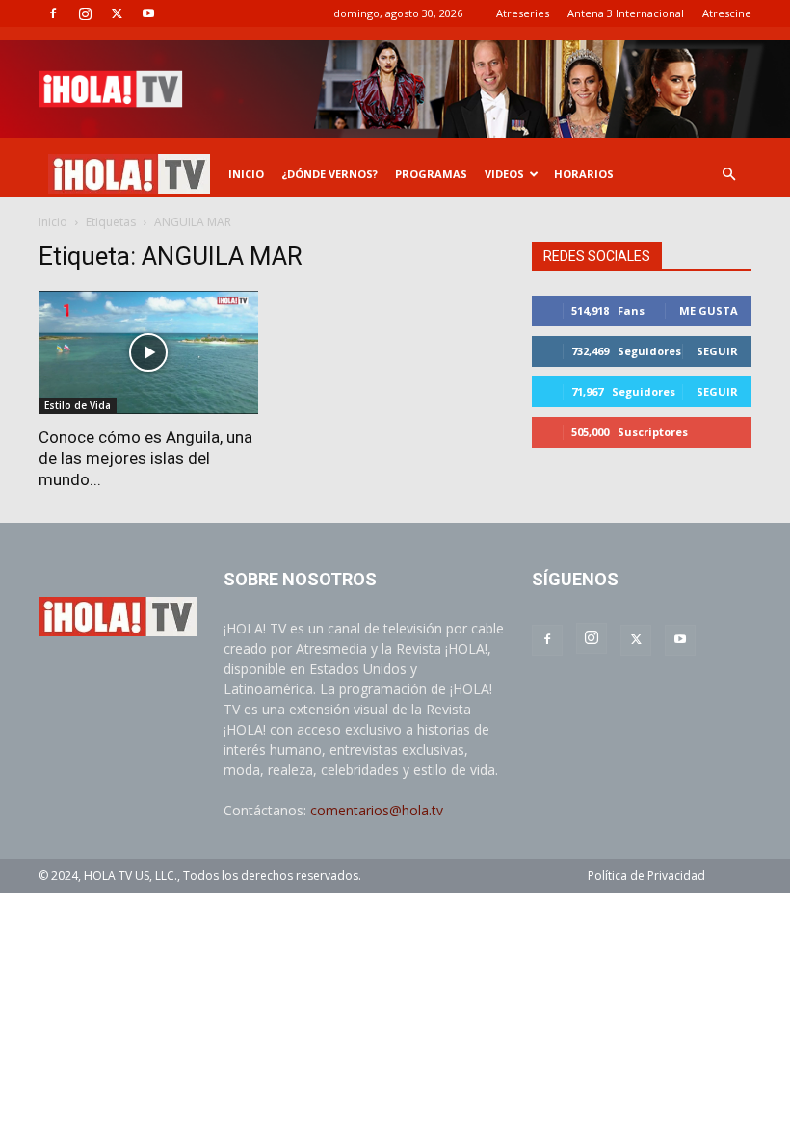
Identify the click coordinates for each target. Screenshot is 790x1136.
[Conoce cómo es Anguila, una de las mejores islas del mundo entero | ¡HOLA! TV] (148, 352)
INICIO (246, 174)
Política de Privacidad (646, 875)
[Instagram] (84, 13)
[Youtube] (148, 13)
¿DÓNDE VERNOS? (329, 174)
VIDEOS (504, 174)
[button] (728, 175)
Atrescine (726, 13)
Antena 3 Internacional (625, 13)
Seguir (717, 351)
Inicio (53, 222)
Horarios (584, 174)
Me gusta (708, 310)
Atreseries (522, 13)
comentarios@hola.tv (376, 810)
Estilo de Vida (77, 405)
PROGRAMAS (431, 174)
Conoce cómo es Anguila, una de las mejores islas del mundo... (145, 458)
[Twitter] (116, 13)
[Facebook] (53, 13)
